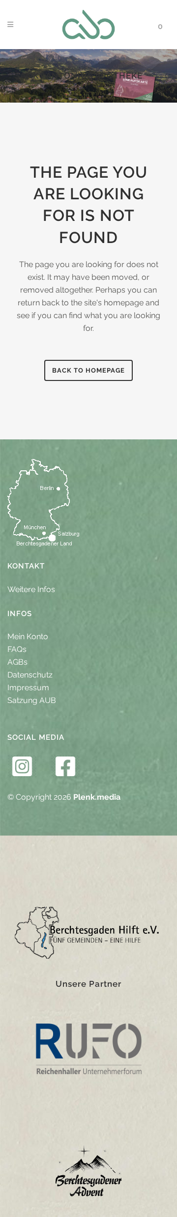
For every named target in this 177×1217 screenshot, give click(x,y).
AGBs (17, 662)
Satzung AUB (31, 700)
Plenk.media (96, 797)
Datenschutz (30, 674)
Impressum (28, 687)
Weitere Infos (31, 589)
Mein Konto (27, 636)
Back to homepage (88, 370)
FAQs (17, 649)
